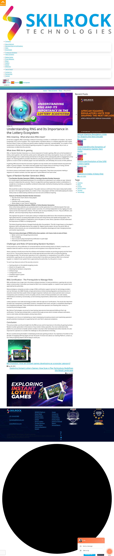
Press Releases (9, 59)
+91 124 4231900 (14, 416)
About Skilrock (9, 44)
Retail (79, 185)
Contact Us (8, 72)
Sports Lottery (81, 188)
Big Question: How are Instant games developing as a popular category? (38, 363)
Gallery (7, 63)
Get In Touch (9, 69)
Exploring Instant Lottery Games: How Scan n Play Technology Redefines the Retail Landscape (41, 369)
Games (37, 419)
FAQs (6, 48)
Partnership (8, 74)
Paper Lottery (39, 425)
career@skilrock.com (15, 424)
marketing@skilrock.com (16, 420)
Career (54, 412)
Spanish (16, 82)
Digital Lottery (39, 416)
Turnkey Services (40, 423)
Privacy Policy (56, 419)
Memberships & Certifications (14, 46)
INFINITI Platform (40, 412)
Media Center (9, 57)
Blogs (7, 61)
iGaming (79, 183)
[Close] (102, 540)
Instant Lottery (39, 418)
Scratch (79, 186)
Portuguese (26, 82)
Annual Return (56, 425)
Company (8, 41)
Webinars (8, 67)
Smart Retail (38, 414)
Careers (7, 76)
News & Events (9, 54)
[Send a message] (109, 551)
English (8, 82)
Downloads (8, 50)
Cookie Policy (56, 418)
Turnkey (79, 190)
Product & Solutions (11, 53)
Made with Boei (101, 554)
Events (7, 65)
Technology (80, 192)
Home (45, 90)
